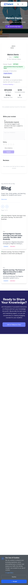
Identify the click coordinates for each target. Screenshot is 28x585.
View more (4, 199)
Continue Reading (8, 84)
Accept (15, 581)
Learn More (10, 572)
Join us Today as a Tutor (14, 324)
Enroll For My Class (15, 26)
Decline (14, 577)
